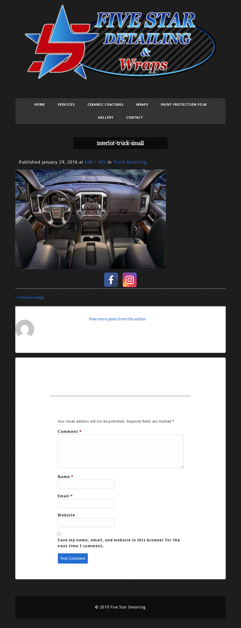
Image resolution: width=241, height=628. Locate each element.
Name (65, 477)
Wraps (142, 104)
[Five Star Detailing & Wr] (120, 78)
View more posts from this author (117, 319)
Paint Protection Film (184, 104)
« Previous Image (29, 297)
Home (39, 104)
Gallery (105, 117)
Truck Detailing (129, 162)
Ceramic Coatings (106, 104)
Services (66, 104)
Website (66, 515)
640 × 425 (95, 162)
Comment (70, 431)
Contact (134, 117)
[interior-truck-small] (90, 267)
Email (65, 496)
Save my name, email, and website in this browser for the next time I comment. (119, 543)
